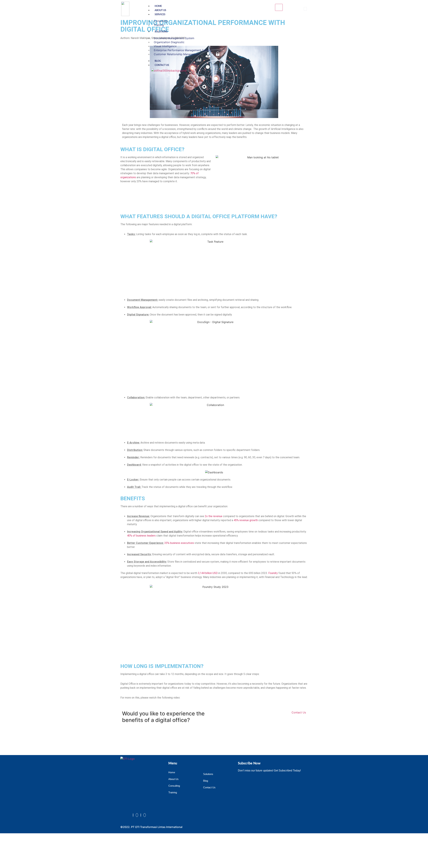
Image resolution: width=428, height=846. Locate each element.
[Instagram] (137, 815)
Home (158, 6)
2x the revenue (213, 516)
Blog (158, 61)
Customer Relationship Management (177, 54)
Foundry (273, 573)
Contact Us (162, 65)
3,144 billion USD (208, 573)
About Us (160, 10)
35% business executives (179, 543)
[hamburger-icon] (279, 7)
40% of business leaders (141, 535)
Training (159, 25)
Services (160, 14)
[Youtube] (144, 815)
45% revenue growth (246, 520)
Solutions (161, 32)
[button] (305, 9)
